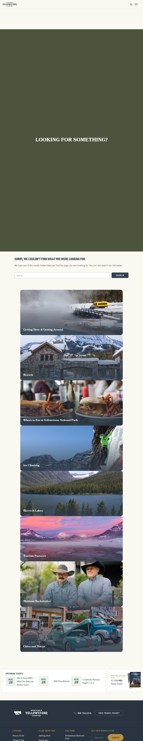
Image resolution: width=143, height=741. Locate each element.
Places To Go (18, 735)
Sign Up (116, 737)
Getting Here (44, 735)
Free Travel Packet (109, 713)
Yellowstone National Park (74, 737)
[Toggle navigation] (138, 4)
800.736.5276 (84, 713)
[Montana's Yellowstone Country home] (9, 4)
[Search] (131, 4)
